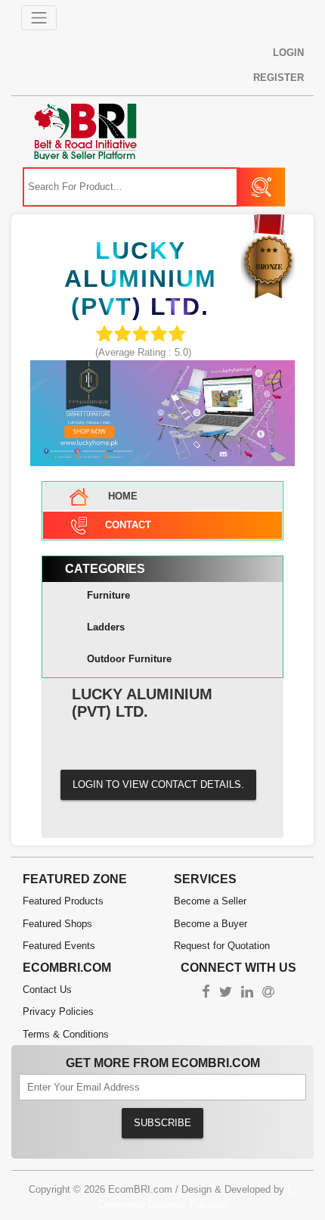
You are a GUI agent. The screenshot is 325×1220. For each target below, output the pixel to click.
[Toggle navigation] (39, 18)
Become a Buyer (210, 923)
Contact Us (47, 989)
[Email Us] (268, 993)
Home (121, 496)
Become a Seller (210, 901)
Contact (128, 525)
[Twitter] (225, 993)
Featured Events (59, 945)
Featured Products (63, 901)
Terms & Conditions (66, 1034)
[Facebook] (206, 993)
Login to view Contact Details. (158, 784)
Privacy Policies (58, 1011)
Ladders (106, 627)
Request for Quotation (222, 945)
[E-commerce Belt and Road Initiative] (85, 130)
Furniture (108, 595)
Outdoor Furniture (129, 658)
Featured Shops (57, 923)
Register (278, 77)
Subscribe (162, 1122)
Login (288, 52)
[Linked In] (247, 993)
